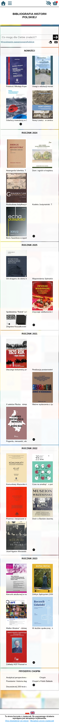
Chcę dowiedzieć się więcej (17, 721)
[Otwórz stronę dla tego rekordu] (17, 71)
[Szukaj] (55, 37)
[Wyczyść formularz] (50, 42)
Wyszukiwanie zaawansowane (14, 42)
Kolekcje (30, 42)
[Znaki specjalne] (56, 42)
